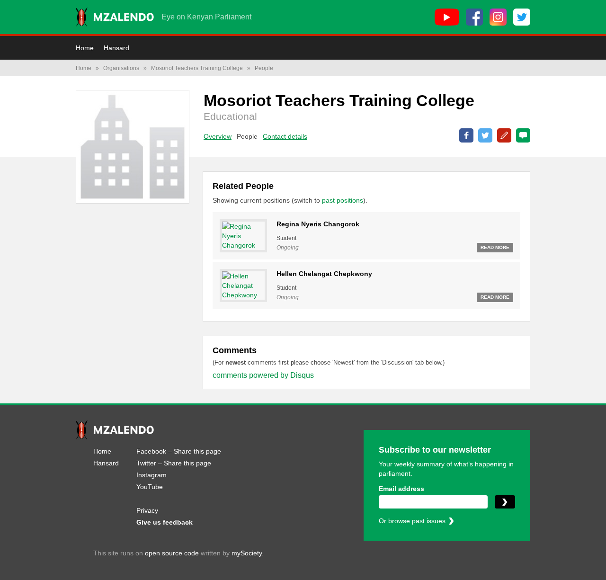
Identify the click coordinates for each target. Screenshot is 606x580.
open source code (172, 553)
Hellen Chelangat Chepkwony (324, 273)
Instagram (151, 475)
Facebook (151, 451)
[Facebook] (474, 17)
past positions (342, 200)
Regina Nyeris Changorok (317, 224)
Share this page (197, 451)
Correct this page (504, 135)
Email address (401, 488)
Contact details (285, 136)
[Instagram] (498, 17)
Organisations (121, 68)
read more (495, 247)
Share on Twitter (485, 135)
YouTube (149, 487)
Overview (218, 136)
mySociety (247, 553)
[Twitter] (521, 17)
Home (85, 48)
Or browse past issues (412, 521)
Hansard (116, 48)
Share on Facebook (466, 135)
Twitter (146, 463)
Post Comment (523, 135)
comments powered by (263, 375)
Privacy (147, 510)
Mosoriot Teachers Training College (197, 68)
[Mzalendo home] (115, 17)
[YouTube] (447, 17)
